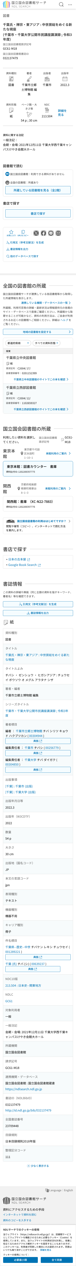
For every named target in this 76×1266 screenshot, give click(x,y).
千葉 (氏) (11, 964)
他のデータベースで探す (24, 256)
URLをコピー (23, 235)
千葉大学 (30, 759)
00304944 (35, 735)
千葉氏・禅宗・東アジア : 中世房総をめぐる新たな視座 (37, 657)
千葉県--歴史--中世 (17, 947)
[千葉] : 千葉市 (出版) (19, 786)
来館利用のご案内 (56, 453)
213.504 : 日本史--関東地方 (23, 985)
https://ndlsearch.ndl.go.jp (23, 1089)
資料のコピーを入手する (17, 1220)
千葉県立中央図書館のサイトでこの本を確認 (39, 379)
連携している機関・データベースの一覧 (44, 302)
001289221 (12, 951)
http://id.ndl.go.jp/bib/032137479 (28, 1110)
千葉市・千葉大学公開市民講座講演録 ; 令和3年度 (36, 713)
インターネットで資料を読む (20, 1214)
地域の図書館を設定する (37, 332)
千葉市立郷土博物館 (29, 731)
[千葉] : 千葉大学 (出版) (20, 792)
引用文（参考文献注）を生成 (27, 242)
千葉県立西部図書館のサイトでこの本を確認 (39, 409)
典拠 (36, 741)
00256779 (52, 747)
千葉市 (29, 747)
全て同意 (57, 1260)
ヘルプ (64, 320)
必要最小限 (20, 1260)
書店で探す (38, 213)
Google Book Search (22, 564)
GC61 (9, 1001)
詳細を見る (62, 112)
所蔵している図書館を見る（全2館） (38, 190)
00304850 (12, 764)
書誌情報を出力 (19, 249)
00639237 (38, 964)
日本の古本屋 (17, 559)
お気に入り (11, 235)
